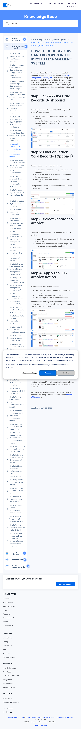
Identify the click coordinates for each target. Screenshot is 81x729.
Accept (48, 373)
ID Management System (56, 39)
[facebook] (4, 712)
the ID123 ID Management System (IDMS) (52, 76)
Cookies (52, 717)
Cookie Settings (40, 726)
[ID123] (9, 3)
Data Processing (31, 717)
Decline (66, 373)
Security (70, 717)
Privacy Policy (43, 717)
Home (33, 39)
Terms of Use (19, 717)
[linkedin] (7, 712)
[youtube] (11, 712)
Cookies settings (30, 373)
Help (41, 39)
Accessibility (61, 717)
